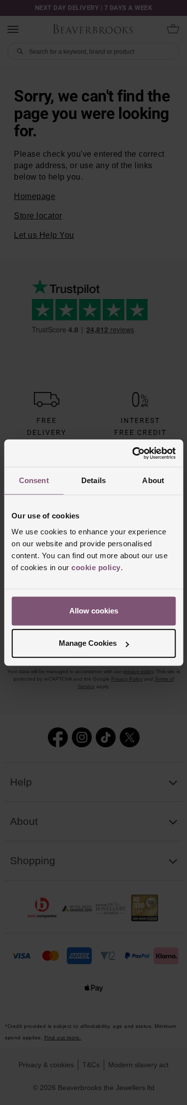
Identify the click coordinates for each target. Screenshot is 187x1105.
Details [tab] (93, 480)
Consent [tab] (34, 480)
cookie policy (96, 567)
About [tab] (153, 480)
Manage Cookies (88, 643)
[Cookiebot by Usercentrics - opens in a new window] (133, 453)
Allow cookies (93, 610)
